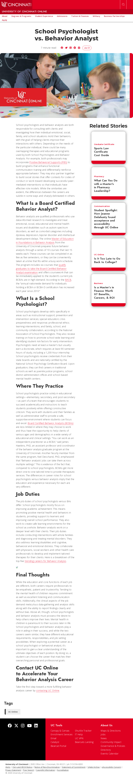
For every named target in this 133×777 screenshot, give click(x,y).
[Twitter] (16, 726)
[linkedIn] (36, 726)
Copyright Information (45, 770)
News (104, 738)
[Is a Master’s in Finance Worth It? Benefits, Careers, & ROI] (108, 277)
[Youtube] (29, 726)
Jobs (103, 734)
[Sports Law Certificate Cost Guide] (108, 136)
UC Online (99, 255)
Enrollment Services (62, 734)
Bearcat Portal (58, 745)
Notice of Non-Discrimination (47, 767)
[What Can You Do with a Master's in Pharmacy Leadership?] (108, 170)
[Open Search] (123, 4)
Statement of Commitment (73, 767)
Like (86, 48)
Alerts (7, 767)
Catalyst (55, 742)
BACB (68, 279)
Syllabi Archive (94, 767)
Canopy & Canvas (60, 730)
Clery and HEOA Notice (22, 767)
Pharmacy (99, 176)
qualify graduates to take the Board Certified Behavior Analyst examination (41, 268)
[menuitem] (4, 16)
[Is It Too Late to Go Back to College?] (108, 244)
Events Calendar (109, 753)
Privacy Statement (13, 770)
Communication (102, 206)
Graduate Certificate (104, 144)
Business (98, 283)
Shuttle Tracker (83, 730)
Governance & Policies (113, 745)
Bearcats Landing (84, 742)
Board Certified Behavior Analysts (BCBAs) (50, 423)
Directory (106, 749)
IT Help (79, 734)
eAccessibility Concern (111, 767)
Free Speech (28, 770)
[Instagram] (23, 726)
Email (53, 738)
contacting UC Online (47, 690)
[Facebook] (10, 726)
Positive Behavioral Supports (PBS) (48, 162)
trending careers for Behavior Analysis (45, 561)
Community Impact (111, 742)
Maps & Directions (111, 730)
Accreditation (63, 770)
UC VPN (79, 738)
